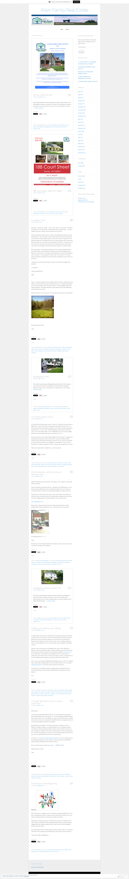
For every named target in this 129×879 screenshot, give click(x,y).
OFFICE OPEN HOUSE (42, 95)
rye (58, 466)
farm (58, 125)
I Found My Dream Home (42, 417)
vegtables (33, 352)
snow (42, 695)
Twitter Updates (36, 864)
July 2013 (80, 134)
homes (63, 125)
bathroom (47, 774)
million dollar (34, 466)
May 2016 (80, 119)
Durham (54, 125)
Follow (81, 51)
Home (61, 29)
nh (39, 213)
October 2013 (81, 125)
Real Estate (48, 213)
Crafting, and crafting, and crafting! (46, 628)
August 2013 (81, 131)
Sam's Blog (38, 347)
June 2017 (80, 91)
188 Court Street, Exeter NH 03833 (47, 191)
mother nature (34, 776)
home (60, 125)
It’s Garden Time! (38, 220)
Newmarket (58, 349)
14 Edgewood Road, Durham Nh (47, 588)
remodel (33, 695)
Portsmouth (63, 408)
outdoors (64, 349)
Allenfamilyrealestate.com (37, 664)
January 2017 (81, 103)
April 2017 (80, 94)
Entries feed (81, 182)
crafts (55, 690)
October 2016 (81, 113)
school (68, 408)
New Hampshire (52, 349)
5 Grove (60, 433)
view (60, 564)
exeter (57, 211)
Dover (50, 125)
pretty (39, 564)
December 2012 (82, 152)
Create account (81, 176)
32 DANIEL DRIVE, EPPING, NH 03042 (87, 81)
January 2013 (81, 149)
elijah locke (48, 464)
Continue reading (39, 108)
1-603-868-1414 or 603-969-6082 (86, 201)
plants (57, 693)
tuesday (45, 695)
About (67, 29)
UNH (39, 128)
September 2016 (82, 116)
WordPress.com (81, 188)
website (51, 745)
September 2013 (82, 128)
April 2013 (80, 140)
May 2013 (80, 137)
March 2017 (81, 97)
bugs (49, 347)
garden (67, 347)
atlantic (57, 406)
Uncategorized (41, 125)
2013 (46, 347)
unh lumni (60, 213)
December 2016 (82, 106)
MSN (43, 562)
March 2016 (81, 122)
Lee (43, 349)
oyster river (57, 408)
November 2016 (82, 110)
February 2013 (81, 146)
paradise (68, 562)
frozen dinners (68, 690)
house (67, 125)
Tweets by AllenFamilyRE (37, 867)
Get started (76, 1)
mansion (70, 464)
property (42, 213)
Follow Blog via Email (85, 36)
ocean (52, 408)
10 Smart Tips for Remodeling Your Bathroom (48, 738)
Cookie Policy (26, 876)
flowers (63, 347)
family (59, 347)
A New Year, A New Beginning (44, 783)
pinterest (53, 693)
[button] (47, 800)
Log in (79, 179)
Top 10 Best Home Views (37, 501)
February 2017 (81, 100)
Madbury (46, 349)
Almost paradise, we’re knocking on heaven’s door (46, 473)
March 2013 (81, 143)
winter (51, 695)
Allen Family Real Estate (64, 10)
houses (40, 349)
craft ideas (50, 690)
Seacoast (35, 128)
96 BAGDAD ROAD (41, 377)
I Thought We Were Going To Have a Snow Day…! (46, 702)
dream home (52, 211)
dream (32, 464)
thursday (54, 564)
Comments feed (81, 185)
